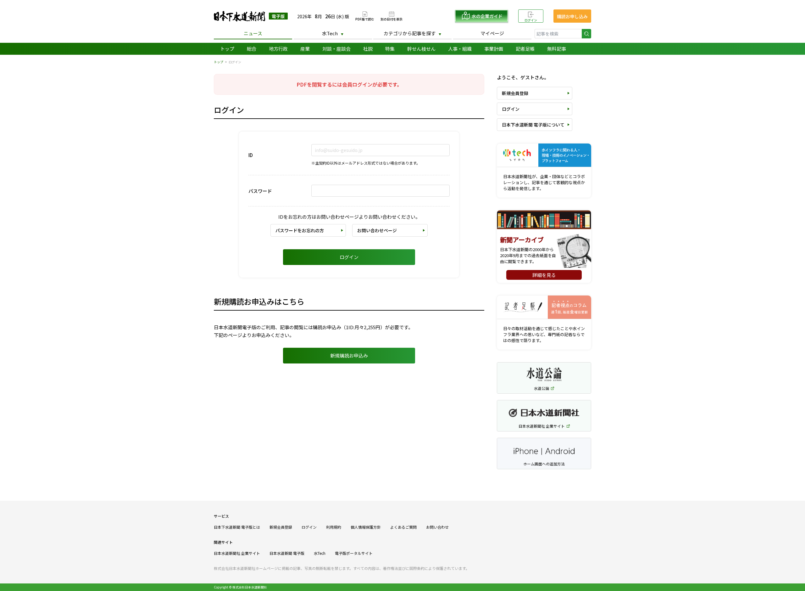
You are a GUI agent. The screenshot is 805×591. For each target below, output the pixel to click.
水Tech (330, 33)
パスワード (260, 191)
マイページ (492, 33)
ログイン (531, 20)
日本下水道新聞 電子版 (251, 16)
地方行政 (278, 48)
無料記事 (556, 48)
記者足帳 (525, 48)
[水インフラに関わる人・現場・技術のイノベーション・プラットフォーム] (544, 155)
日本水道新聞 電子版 (286, 553)
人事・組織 (460, 48)
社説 (368, 48)
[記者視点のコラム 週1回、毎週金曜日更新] (544, 307)
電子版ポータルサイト (354, 553)
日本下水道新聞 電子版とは (237, 527)
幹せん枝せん (421, 48)
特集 (390, 48)
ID (250, 155)
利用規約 (333, 527)
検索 (586, 33)
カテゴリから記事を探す (410, 33)
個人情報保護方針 (366, 527)
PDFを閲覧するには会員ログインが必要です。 (349, 84)
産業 (305, 48)
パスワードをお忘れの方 (299, 230)
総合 (251, 48)
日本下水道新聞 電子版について (533, 124)
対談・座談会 (336, 48)
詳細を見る (544, 275)
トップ (227, 48)
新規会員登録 (515, 93)
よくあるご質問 (403, 527)
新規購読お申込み (349, 355)
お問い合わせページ (377, 230)
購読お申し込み (572, 16)
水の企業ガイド (487, 16)
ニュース (253, 33)
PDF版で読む (364, 19)
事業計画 (493, 48)
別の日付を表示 (391, 19)
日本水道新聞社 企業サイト (237, 553)
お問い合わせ (437, 527)
